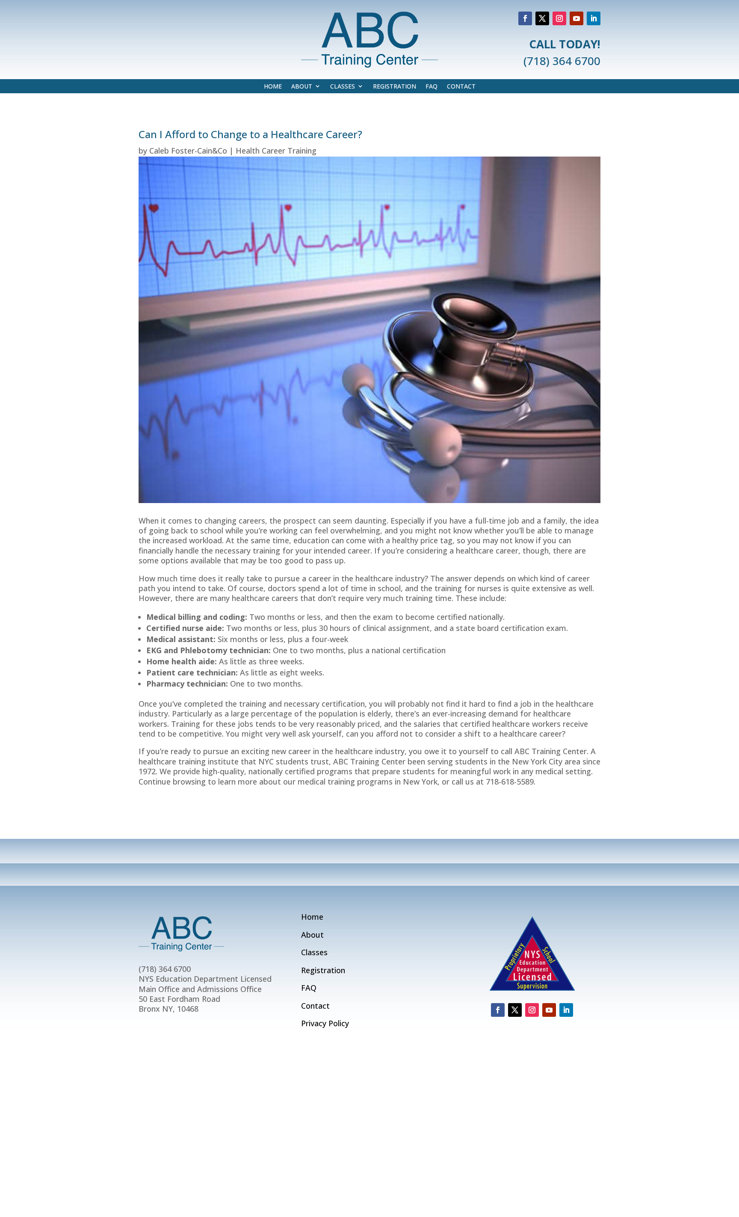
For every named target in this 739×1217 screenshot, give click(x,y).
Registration (394, 86)
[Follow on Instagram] (559, 18)
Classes (342, 86)
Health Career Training (276, 150)
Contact (461, 86)
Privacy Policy (325, 1023)
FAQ (431, 86)
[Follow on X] (542, 18)
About (301, 86)
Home (273, 86)
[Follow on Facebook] (525, 18)
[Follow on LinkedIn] (593, 18)
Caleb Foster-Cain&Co (188, 150)
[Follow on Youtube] (576, 18)
